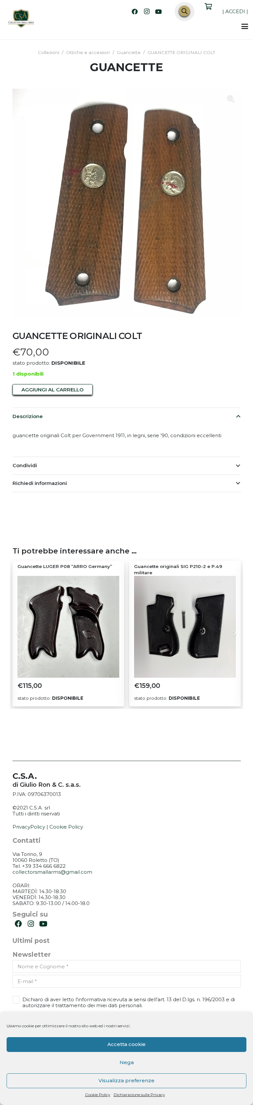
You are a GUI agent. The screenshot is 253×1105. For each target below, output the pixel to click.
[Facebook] (135, 11)
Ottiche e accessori (88, 52)
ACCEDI (235, 11)
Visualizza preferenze (126, 1080)
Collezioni (48, 52)
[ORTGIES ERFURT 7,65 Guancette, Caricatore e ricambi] (185, 627)
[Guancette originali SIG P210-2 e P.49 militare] (68, 627)
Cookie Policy (97, 1094)
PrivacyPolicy (29, 827)
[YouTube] (158, 11)
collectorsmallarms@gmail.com (52, 872)
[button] (245, 26)
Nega (127, 1062)
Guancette (129, 52)
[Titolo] (21, 19)
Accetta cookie (126, 1044)
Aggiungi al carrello (52, 389)
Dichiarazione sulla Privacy (139, 1094)
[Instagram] (147, 11)
